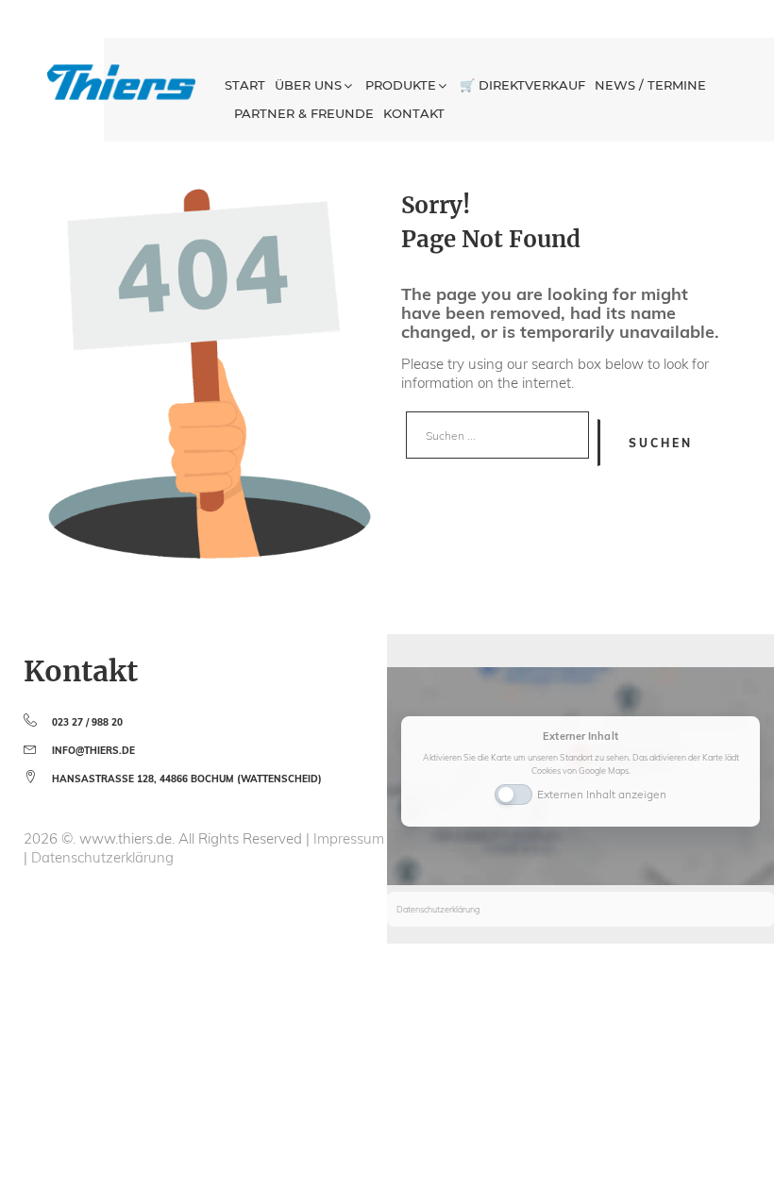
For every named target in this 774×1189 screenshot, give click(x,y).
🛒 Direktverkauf (522, 84)
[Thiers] (121, 82)
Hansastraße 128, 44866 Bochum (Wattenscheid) (187, 779)
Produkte (400, 84)
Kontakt (414, 113)
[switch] (513, 792)
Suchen (661, 443)
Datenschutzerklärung (102, 857)
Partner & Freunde (304, 113)
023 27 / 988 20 (87, 722)
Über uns (308, 84)
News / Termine (650, 84)
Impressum (348, 838)
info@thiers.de (93, 751)
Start (245, 84)
